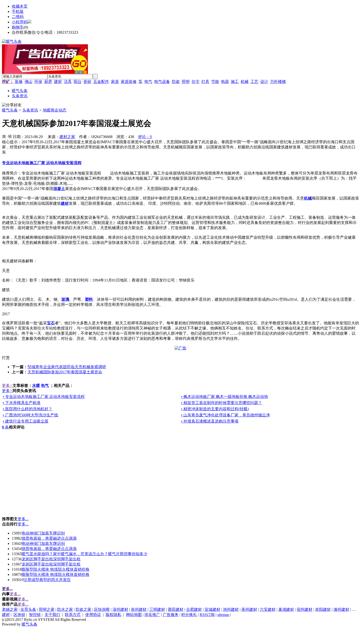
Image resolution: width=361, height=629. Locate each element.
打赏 (6, 358)
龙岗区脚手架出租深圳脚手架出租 (51, 559)
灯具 (205, 81)
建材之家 (67, 137)
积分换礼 (189, 615)
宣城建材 (212, 609)
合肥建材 (194, 609)
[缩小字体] (10, 136)
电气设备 (162, 81)
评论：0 (145, 137)
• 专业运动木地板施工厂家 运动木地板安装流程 (44, 396)
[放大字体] (4, 136)
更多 (7, 385)
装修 (19, 81)
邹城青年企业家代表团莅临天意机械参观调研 (67, 367)
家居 (115, 81)
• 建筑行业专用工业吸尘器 (25, 421)
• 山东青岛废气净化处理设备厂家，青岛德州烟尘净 (225, 415)
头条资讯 (30, 110)
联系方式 (73, 615)
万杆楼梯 (278, 81)
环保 (38, 81)
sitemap (223, 615)
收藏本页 (20, 6)
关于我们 (52, 615)
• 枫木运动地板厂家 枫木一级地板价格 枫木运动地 (224, 396)
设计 (264, 81)
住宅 (195, 81)
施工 (235, 81)
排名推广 (152, 615)
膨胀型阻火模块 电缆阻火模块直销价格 (55, 569)
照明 (186, 81)
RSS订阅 (207, 615)
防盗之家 (83, 609)
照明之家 (47, 609)
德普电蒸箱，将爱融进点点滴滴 (49, 538)
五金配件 (101, 81)
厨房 (48, 81)
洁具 (68, 81)
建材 (58, 81)
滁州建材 (341, 609)
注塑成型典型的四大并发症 (47, 580)
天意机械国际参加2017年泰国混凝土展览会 (65, 372)
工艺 (254, 81)
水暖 (36, 385)
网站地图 (134, 615)
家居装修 (129, 81)
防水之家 (65, 609)
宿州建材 (304, 609)
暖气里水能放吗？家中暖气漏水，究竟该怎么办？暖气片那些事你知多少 (84, 554)
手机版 (18, 11)
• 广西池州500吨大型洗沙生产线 (30, 415)
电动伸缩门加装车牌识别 (43, 533)
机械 (245, 81)
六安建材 (268, 609)
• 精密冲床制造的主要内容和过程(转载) (215, 409)
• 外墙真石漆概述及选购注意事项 (209, 421)
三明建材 (157, 609)
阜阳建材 (323, 609)
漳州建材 (120, 609)
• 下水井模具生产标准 (22, 403)
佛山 (28, 81)
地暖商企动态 (54, 110)
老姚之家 (10, 609)
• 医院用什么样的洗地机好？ (27, 409)
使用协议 (93, 615)
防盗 (176, 81)
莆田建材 (175, 609)
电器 (225, 81)
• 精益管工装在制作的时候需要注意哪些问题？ (221, 403)
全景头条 (28, 609)
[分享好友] (12, 105)
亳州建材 (249, 609)
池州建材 (231, 609)
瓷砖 (87, 81)
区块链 (19, 615)
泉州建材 (139, 609)
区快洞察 (102, 609)
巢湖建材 (286, 609)
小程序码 (20, 22)
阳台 (78, 81)
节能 (215, 81)
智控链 (35, 615)
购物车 (18, 27)
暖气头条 (10, 110)
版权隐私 (113, 615)
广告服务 (171, 615)
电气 (148, 81)
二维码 (18, 17)
